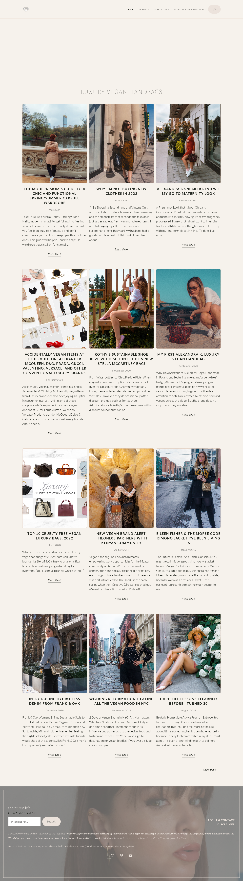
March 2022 (121, 200)
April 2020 (55, 545)
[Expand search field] (214, 9)
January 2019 (188, 549)
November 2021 (188, 200)
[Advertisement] (121, 49)
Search (51, 821)
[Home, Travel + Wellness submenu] (205, 9)
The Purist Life (19, 808)
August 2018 (188, 710)
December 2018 (54, 710)
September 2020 (188, 365)
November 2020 (121, 370)
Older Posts (212, 769)
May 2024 (54, 209)
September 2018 (121, 710)
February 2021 (54, 379)
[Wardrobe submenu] (168, 9)
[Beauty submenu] (148, 9)
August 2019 (121, 549)
